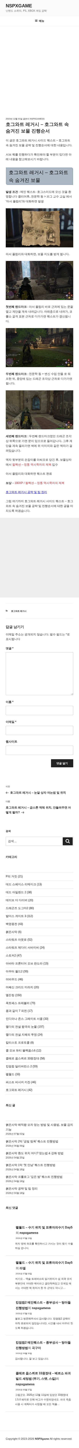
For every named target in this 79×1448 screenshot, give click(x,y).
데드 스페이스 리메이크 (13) (24, 884)
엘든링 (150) (14, 995)
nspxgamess (37, 119)
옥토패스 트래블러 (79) (20, 1003)
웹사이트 (11, 741)
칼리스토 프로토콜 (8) (20, 1042)
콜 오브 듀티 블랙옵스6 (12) (23, 1050)
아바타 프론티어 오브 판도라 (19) (27, 963)
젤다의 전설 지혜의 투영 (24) (24, 1034)
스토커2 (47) (14, 955)
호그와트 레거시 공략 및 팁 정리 (26, 492)
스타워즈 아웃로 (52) (19, 939)
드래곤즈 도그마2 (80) (20, 908)
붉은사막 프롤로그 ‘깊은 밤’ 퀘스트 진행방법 (34, 1176)
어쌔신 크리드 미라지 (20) (22, 987)
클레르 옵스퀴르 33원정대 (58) (25, 1058)
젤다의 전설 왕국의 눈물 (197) (25, 1026)
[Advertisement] (39, 68)
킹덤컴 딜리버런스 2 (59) (22, 1066)
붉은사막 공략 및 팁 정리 (22, 1188)
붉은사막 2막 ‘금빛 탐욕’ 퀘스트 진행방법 (32, 1141)
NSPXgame (19, 5)
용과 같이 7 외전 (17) (19, 1010)
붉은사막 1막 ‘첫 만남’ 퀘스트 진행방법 (30, 1165)
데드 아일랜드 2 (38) (19, 892)
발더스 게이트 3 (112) (19, 916)
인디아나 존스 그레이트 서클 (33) (27, 1018)
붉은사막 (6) (13, 931)
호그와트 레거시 (18, 611)
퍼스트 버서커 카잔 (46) (21, 1082)
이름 (9, 701)
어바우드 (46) (14, 979)
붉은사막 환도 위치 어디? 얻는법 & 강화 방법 (34, 1153)
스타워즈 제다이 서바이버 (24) (25, 947)
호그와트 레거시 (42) (19, 1090)
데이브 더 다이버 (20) (19, 900)
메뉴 (41, 20)
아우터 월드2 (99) (17, 971)
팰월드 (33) (13, 1074)
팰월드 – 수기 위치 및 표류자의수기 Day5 (44, 1227)
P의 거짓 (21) (14, 876)
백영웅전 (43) (14, 924)
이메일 (11, 721)
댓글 (9, 648)
